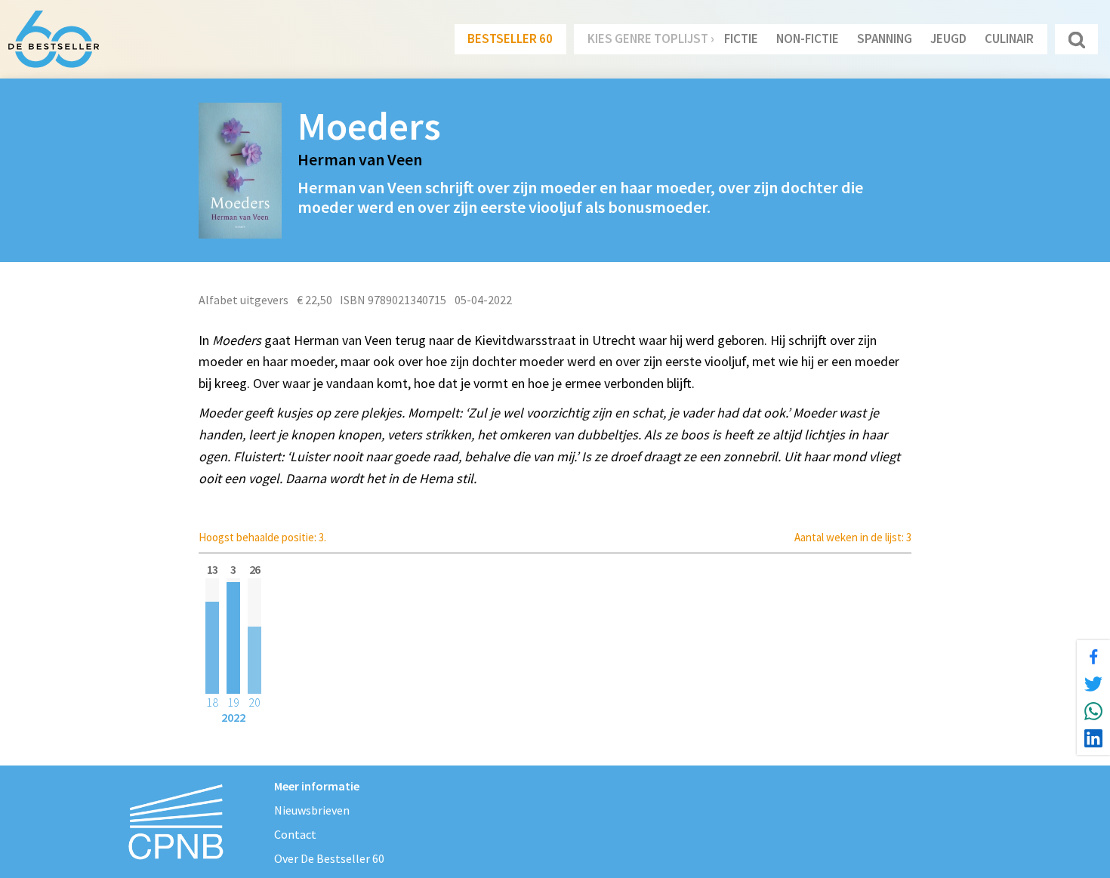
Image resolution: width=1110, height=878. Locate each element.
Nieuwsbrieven (312, 810)
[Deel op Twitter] (1093, 684)
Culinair (1009, 38)
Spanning (884, 38)
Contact (295, 834)
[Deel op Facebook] (1093, 656)
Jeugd (948, 38)
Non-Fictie (807, 38)
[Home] (53, 39)
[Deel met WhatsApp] (1093, 711)
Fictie (741, 38)
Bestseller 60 (510, 38)
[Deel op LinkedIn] (1093, 738)
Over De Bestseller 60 (329, 858)
